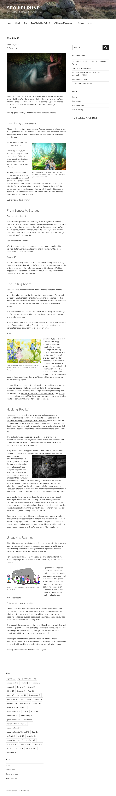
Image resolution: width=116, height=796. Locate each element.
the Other (12, 744)
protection (27, 720)
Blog (25, 23)
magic (37, 703)
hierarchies (26, 699)
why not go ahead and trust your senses (37, 393)
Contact (80, 23)
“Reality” (12, 48)
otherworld (12, 716)
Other (34, 711)
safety (11, 736)
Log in (74, 97)
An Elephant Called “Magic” (82, 83)
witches (11, 752)
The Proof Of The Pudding (81, 68)
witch (19, 748)
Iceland (38, 699)
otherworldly (27, 716)
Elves (10, 691)
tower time (25, 744)
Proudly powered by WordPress (17, 791)
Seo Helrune (23, 7)
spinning (31, 736)
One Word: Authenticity (80, 79)
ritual (35, 732)
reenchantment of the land (18, 732)
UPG (10, 748)
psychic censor (34, 650)
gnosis (10, 695)
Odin (25, 711)
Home (9, 23)
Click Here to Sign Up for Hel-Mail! (84, 118)
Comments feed (78, 105)
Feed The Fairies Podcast (40, 23)
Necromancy (13, 711)
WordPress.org (77, 110)
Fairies (21, 691)
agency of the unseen (27, 679)
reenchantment (14, 728)
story (20, 740)
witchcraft (31, 748)
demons (21, 687)
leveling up (25, 703)
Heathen (21, 695)
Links (90, 23)
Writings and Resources (63, 23)
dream (31, 687)
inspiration (12, 703)
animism (25, 683)
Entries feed (76, 101)
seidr (21, 736)
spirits (11, 740)
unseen (37, 744)
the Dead (30, 740)
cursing (36, 683)
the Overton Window (19, 186)
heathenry (12, 699)
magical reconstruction (16, 707)
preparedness (13, 720)
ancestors (12, 683)
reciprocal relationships (16, 724)
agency (11, 679)
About (17, 23)
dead (10, 687)
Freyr (31, 691)
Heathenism (34, 695)
